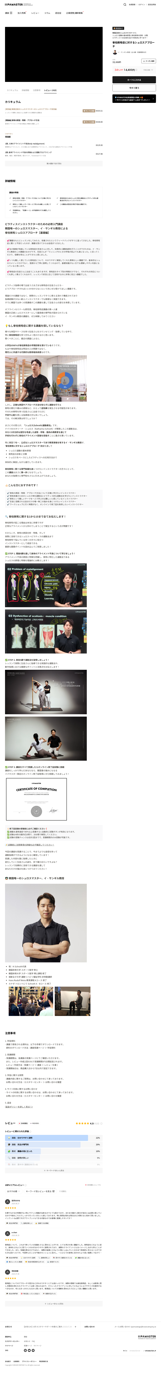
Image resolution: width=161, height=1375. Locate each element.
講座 (7, 12)
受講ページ (28, 1345)
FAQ (33, 1341)
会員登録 (132, 4)
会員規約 (16, 1361)
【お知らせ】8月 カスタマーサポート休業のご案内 (42, 1326)
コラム (47, 12)
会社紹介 (8, 1361)
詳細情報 (25, 90)
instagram (25, 1350)
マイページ (37, 1345)
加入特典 (22, 12)
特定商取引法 (43, 1361)
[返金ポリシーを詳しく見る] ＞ (19, 1106)
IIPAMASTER (147, 1337)
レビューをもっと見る (53, 1303)
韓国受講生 (35, 1123)
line (33, 1350)
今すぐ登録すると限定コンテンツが (137, 10)
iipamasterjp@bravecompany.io (143, 1326)
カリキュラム (12, 90)
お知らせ (27, 1341)
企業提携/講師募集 (74, 12)
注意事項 (36, 90)
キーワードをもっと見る (54, 1170)
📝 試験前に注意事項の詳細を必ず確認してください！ (29, 844)
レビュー (35, 12)
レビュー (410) (50, 90)
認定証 (58, 12)
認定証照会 (152, 4)
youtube (29, 1350)
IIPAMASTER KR (135, 1351)
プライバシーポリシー (29, 1361)
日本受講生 (24, 1123)
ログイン (141, 4)
